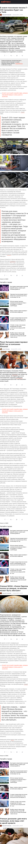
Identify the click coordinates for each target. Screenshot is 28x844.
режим (9, 254)
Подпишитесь (19, 63)
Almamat (15, 374)
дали (12, 739)
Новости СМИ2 (4, 279)
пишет (23, 112)
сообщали (19, 377)
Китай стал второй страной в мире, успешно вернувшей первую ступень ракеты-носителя (15, 94)
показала (12, 261)
